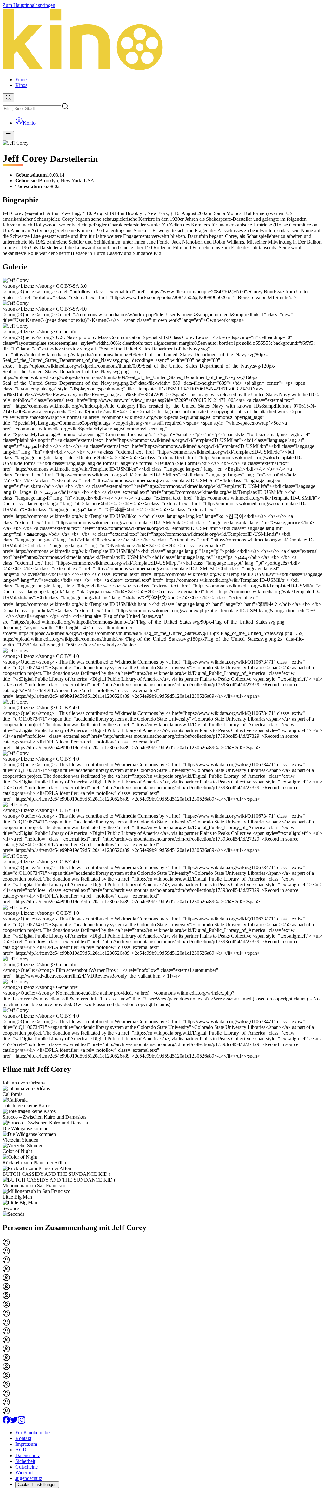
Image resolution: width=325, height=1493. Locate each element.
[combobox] (32, 108)
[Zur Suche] (8, 97)
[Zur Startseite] (162, 40)
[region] (162, 1148)
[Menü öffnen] (8, 135)
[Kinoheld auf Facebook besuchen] (6, 1421)
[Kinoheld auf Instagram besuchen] (21, 1421)
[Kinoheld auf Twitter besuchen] (14, 1421)
